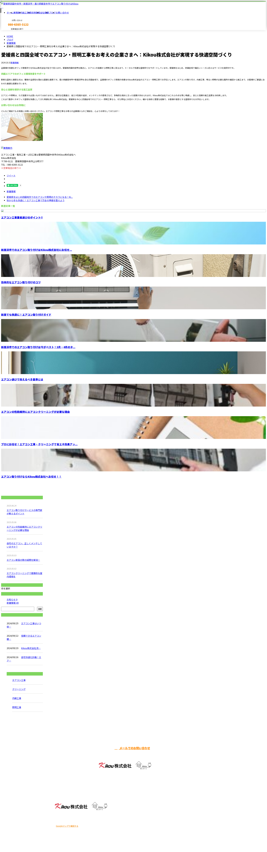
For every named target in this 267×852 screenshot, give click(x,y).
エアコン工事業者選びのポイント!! (22, 217)
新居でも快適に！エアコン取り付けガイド (26, 314)
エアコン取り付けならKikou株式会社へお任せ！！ (31, 476)
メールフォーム (11, 32)
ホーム (10, 12)
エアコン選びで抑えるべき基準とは (22, 379)
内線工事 (16, 698)
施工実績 (26, 12)
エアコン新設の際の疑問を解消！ (23, 560)
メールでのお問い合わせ (134, 748)
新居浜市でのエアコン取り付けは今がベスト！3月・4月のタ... (38, 347)
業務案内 (17, 12)
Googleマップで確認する (67, 826)
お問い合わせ (62, 12)
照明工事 (16, 707)
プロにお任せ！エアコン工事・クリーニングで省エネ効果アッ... (39, 444)
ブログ (52, 12)
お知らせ (12, 599)
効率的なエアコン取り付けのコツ (21, 282)
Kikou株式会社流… (31, 648)
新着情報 (15, 62)
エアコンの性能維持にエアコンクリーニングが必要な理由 (35, 412)
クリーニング (19, 689)
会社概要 (44, 12)
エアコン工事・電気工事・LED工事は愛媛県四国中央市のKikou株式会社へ (91, 842)
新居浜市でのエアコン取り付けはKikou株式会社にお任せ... (36, 250)
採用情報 (35, 12)
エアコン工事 (19, 680)
